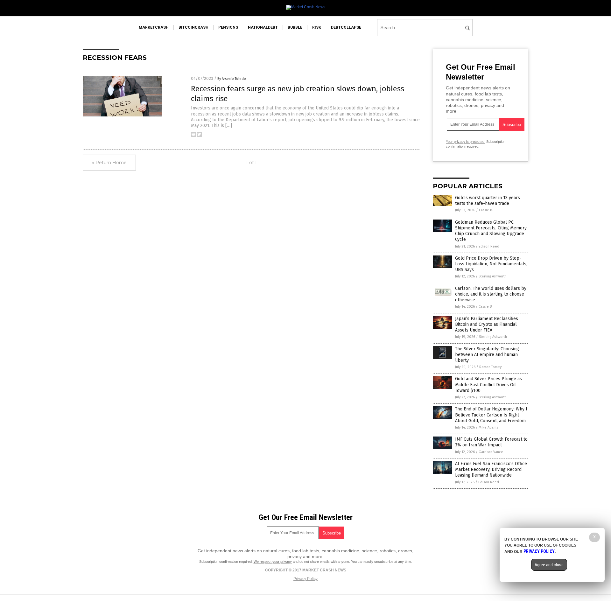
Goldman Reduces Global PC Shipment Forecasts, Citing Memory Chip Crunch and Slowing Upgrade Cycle (491, 231)
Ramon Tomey (490, 367)
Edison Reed (489, 246)
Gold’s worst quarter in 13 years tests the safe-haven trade (487, 200)
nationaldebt (263, 27)
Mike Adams (488, 427)
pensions (228, 27)
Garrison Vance (491, 452)
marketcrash (154, 27)
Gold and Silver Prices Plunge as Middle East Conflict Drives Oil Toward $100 (488, 384)
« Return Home (109, 162)
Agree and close (549, 564)
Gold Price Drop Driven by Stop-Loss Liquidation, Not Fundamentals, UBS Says (491, 263)
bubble (295, 27)
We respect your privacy (273, 561)
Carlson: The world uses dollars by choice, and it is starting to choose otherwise (490, 294)
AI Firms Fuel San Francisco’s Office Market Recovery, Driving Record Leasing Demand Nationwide (491, 469)
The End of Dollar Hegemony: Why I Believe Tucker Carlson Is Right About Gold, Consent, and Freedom (491, 414)
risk (316, 27)
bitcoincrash (193, 27)
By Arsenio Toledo (231, 79)
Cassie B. (486, 210)
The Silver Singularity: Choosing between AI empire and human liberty (487, 354)
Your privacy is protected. (465, 141)
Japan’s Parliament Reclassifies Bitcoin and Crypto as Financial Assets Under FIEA (486, 324)
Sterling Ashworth (493, 276)
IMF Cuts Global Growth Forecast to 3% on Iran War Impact (491, 442)
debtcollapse (346, 27)
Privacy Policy (305, 579)
